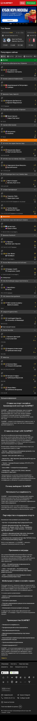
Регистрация (31, 3)
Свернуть (4, 658)
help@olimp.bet (8, 695)
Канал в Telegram (25, 695)
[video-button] (35, 274)
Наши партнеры (23, 664)
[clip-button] (2, 67)
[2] (17, 23)
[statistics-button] (18, 33)
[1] (13, 23)
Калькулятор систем (21, 667)
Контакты (14, 664)
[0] (10, 23)
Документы (4, 667)
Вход (22, 3)
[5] (26, 23)
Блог (11, 667)
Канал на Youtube (9, 702)
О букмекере (4, 664)
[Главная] (7, 3)
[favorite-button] (16, 33)
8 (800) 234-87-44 (9, 698)
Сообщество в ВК (25, 698)
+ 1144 (21, 32)
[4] (23, 23)
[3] (20, 23)
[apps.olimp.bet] (5, 672)
